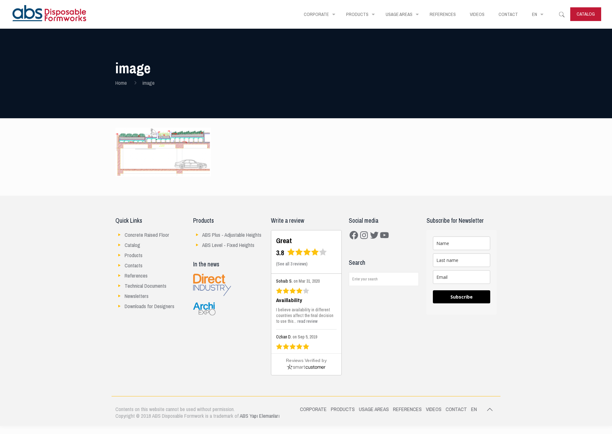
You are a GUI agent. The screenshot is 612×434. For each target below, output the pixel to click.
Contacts (133, 266)
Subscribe (461, 297)
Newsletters (137, 296)
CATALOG (586, 14)
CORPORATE (313, 409)
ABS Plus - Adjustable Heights (231, 235)
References (136, 276)
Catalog (132, 245)
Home (121, 83)
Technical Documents (145, 286)
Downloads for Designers (149, 306)
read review (307, 321)
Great (284, 240)
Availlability (289, 300)
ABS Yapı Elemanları (260, 416)
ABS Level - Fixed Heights (228, 245)
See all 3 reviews (291, 264)
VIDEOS (433, 409)
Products (133, 255)
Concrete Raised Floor (147, 235)
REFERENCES (407, 409)
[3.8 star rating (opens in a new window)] (307, 254)
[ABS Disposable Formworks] (49, 14)
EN (474, 409)
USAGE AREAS (374, 409)
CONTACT (456, 409)
